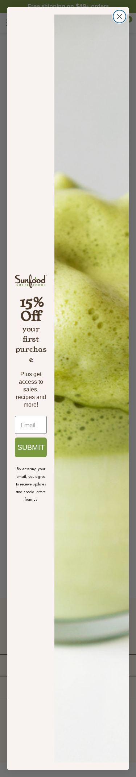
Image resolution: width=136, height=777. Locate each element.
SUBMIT (31, 447)
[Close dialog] (119, 16)
